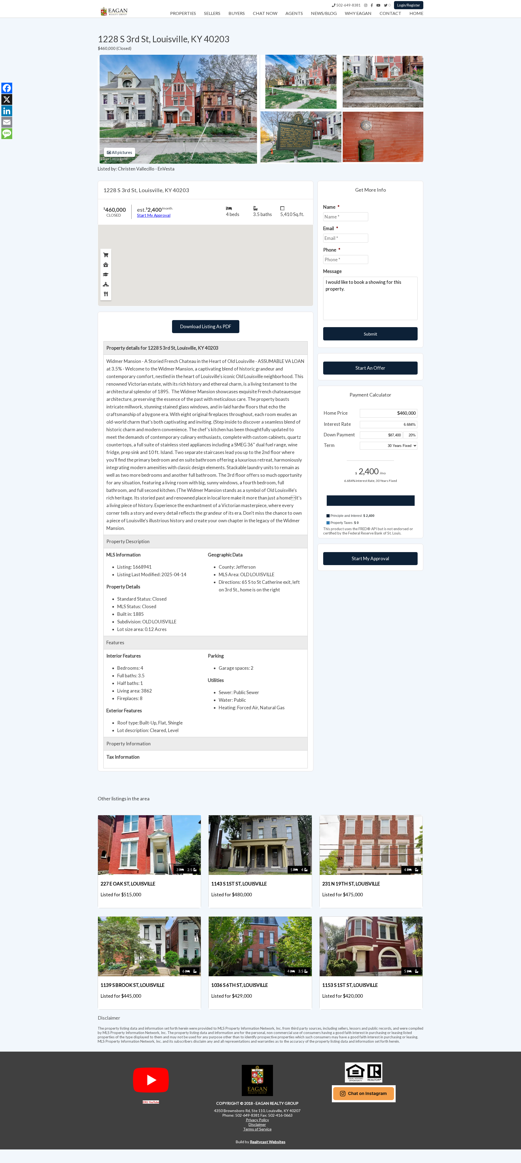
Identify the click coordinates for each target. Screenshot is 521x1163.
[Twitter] (385, 5)
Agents (294, 13)
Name (331, 207)
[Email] (6, 122)
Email (330, 228)
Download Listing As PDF (205, 326)
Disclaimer (257, 1124)
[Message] (6, 133)
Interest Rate (337, 424)
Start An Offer (370, 368)
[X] (6, 99)
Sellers (212, 13)
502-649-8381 (348, 5)
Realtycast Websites (267, 1141)
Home (416, 13)
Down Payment (339, 434)
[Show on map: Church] (105, 283)
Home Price (336, 413)
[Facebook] (372, 5)
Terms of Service (257, 1129)
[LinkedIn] (6, 111)
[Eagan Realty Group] (114, 16)
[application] (370, 506)
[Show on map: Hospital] (105, 263)
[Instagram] (365, 5)
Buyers (236, 13)
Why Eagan (358, 13)
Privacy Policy (257, 1119)
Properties (183, 13)
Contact (390, 13)
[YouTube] (378, 5)
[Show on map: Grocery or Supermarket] (105, 254)
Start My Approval (370, 558)
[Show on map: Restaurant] (105, 293)
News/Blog (324, 13)
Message (332, 271)
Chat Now (265, 13)
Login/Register (408, 5)
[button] (370, 516)
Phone (331, 250)
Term (329, 445)
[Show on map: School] (105, 273)
